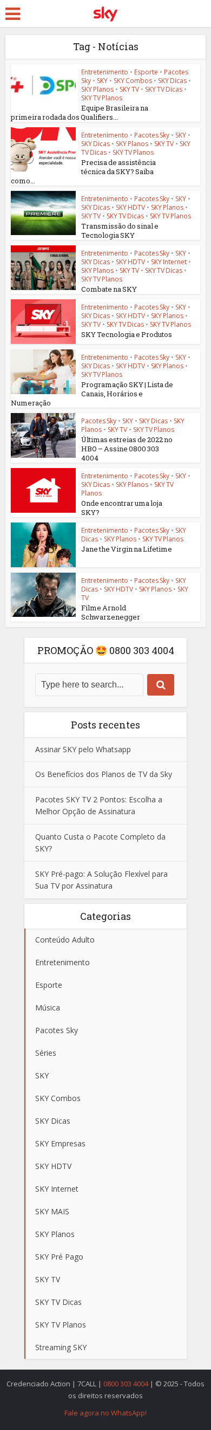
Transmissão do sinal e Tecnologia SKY (120, 230)
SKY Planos (97, 89)
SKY (102, 80)
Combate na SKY (109, 289)
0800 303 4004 (125, 1383)
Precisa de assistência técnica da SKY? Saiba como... (83, 171)
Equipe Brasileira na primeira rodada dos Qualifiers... (79, 112)
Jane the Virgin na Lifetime (126, 549)
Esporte (146, 72)
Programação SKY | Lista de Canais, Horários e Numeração (92, 394)
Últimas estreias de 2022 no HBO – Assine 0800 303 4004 (127, 449)
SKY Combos (133, 80)
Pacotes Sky (151, 135)
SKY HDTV (130, 207)
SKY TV (129, 89)
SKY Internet (169, 261)
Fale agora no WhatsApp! (105, 1413)
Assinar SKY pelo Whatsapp (83, 749)
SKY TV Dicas (163, 89)
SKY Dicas (172, 80)
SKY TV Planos (101, 97)
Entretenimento (104, 72)
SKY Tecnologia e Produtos (126, 334)
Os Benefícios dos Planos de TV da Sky (103, 774)
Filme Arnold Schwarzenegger (110, 612)
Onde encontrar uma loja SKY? (121, 507)
